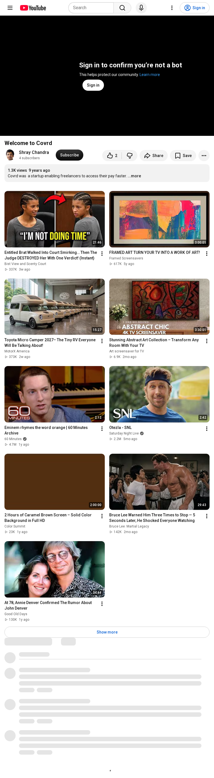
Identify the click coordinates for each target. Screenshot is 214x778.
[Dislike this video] (129, 155)
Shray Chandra (34, 152)
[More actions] (204, 155)
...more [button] (134, 176)
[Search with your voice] (141, 7)
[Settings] (172, 7)
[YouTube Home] (33, 8)
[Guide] (10, 7)
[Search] (122, 7)
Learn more (150, 74)
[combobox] (92, 7)
